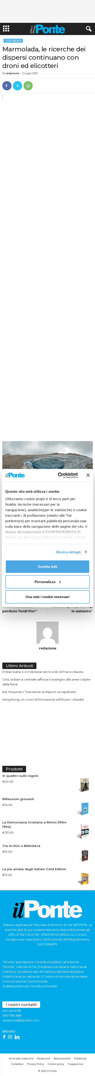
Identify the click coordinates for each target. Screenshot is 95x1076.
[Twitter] (17, 85)
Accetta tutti (47, 567)
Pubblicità (80, 1058)
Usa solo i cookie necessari (47, 597)
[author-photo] (47, 633)
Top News (13, 40)
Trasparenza (75, 1064)
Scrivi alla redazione (21, 1058)
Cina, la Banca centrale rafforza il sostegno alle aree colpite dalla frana (46, 682)
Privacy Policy (35, 1064)
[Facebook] (7, 85)
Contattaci (17, 1064)
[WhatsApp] (28, 85)
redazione (12, 73)
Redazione (43, 1058)
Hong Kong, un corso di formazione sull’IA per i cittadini (43, 699)
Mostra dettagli (68, 552)
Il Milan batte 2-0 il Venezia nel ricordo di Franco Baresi (42, 672)
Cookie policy (56, 1064)
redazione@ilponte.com (20, 1020)
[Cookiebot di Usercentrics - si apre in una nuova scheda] (59, 475)
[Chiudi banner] (88, 475)
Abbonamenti (62, 1058)
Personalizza (45, 582)
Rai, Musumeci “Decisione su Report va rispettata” (39, 692)
